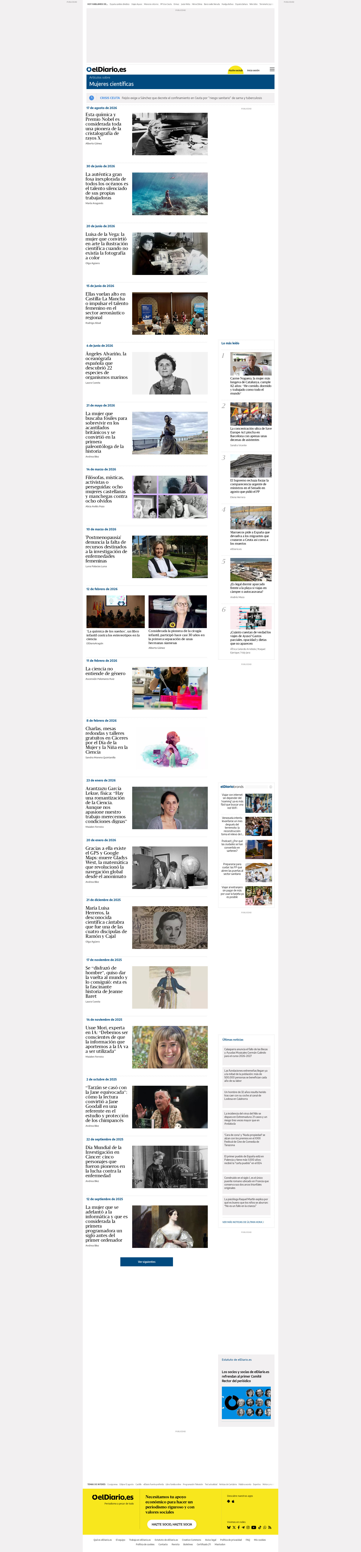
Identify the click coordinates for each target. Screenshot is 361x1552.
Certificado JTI (204, 1544)
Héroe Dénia (197, 4)
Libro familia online (173, 1484)
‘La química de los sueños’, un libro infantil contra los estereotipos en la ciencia (113, 635)
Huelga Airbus (228, 4)
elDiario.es (236, 548)
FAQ (248, 1539)
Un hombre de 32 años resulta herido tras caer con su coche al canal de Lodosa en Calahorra (245, 1095)
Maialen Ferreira (95, 826)
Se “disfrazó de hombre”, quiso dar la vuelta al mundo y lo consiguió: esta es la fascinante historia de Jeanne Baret (106, 982)
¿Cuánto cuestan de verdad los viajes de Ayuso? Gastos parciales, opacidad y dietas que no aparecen (250, 637)
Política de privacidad (231, 1539)
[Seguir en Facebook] (239, 1527)
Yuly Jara (245, 652)
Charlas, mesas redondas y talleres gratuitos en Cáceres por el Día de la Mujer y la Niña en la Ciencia (107, 740)
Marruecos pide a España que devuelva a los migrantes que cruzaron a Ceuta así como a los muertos (250, 537)
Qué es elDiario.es (103, 1539)
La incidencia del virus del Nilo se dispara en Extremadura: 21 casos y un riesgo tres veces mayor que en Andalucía (245, 1118)
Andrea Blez (92, 456)
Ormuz (176, 4)
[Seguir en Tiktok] (260, 1527)
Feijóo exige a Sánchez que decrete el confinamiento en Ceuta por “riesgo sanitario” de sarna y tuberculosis (192, 98)
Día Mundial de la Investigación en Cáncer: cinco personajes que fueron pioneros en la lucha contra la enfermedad (105, 1161)
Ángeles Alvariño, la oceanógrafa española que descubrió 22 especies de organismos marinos (107, 365)
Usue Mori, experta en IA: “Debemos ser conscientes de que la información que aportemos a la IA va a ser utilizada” (107, 1039)
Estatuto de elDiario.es (237, 1359)
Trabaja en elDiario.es (140, 1539)
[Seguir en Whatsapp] (264, 1527)
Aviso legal (210, 1539)
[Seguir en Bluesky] (229, 1527)
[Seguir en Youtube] (253, 1527)
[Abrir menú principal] (272, 69)
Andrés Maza (237, 597)
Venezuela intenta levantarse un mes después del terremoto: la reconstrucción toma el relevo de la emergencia (232, 826)
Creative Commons (191, 1539)
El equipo (120, 1539)
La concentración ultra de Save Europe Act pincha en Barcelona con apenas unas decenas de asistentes (251, 434)
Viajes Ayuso (136, 4)
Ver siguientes (146, 1261)
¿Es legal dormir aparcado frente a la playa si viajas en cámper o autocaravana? (248, 588)
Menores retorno (151, 4)
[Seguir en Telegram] (243, 1527)
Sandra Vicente (238, 445)
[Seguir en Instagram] (248, 1527)
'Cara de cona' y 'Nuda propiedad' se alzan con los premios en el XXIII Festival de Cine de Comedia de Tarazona (244, 1140)
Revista (175, 1544)
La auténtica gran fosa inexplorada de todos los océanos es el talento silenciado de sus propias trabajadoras (107, 186)
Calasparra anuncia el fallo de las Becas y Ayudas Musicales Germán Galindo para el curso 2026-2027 (246, 1053)
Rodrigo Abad (93, 322)
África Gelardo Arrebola (243, 648)
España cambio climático (120, 4)
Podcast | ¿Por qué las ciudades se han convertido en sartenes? (232, 845)
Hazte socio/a (236, 70)
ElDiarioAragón (94, 643)
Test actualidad (211, 1484)
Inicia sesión (253, 70)
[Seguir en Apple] (233, 1501)
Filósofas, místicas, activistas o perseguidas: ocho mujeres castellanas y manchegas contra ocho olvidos (106, 489)
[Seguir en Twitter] (234, 1527)
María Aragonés (94, 203)
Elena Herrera (237, 497)
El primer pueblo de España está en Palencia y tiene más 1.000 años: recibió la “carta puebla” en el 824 (244, 1160)
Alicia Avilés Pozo (95, 506)
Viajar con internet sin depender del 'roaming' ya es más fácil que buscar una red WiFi (232, 801)
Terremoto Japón (266, 4)
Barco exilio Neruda (212, 4)
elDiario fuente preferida (153, 1484)
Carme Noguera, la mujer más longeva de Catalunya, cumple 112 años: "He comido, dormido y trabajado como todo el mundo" (250, 385)
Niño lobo (254, 4)
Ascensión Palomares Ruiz (100, 678)
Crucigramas (112, 1484)
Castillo (139, 1484)
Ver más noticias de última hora (242, 1222)
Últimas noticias (232, 1039)
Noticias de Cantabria (228, 1484)
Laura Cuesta (93, 382)
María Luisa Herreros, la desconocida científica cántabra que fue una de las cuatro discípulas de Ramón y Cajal (106, 922)
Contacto (163, 1544)
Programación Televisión (193, 1484)
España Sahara (241, 4)
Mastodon (220, 1544)
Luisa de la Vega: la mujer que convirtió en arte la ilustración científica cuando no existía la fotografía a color (107, 246)
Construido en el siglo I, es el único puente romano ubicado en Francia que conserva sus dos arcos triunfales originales (246, 1182)
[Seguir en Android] (228, 1501)
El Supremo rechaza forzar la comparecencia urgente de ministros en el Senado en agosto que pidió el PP (249, 486)
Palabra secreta (245, 1484)
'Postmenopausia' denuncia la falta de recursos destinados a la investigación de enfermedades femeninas (106, 549)
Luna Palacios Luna (96, 566)
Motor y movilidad (270, 1484)
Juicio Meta (185, 4)
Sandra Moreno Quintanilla (100, 757)
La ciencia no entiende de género (105, 671)
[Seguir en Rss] (269, 1527)
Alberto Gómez (94, 143)
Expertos (257, 1484)
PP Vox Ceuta (166, 4)
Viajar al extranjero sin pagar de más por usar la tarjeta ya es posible (232, 892)
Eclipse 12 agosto (127, 1484)
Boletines (188, 1544)
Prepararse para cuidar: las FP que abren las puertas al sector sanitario (232, 869)
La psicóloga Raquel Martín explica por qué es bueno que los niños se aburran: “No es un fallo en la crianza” (246, 1203)
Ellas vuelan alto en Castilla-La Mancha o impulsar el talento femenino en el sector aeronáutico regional (107, 305)
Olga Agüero (93, 263)
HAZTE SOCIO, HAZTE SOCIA (172, 1524)
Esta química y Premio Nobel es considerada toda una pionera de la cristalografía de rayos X (103, 126)
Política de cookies (145, 1544)
